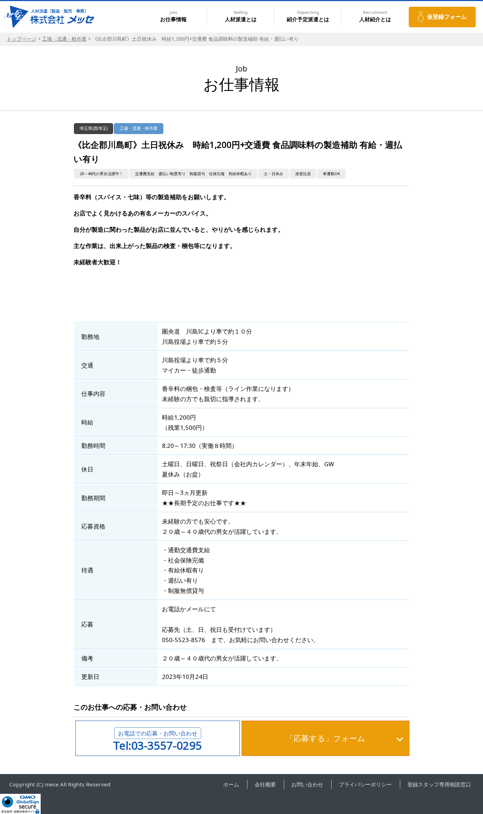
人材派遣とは (241, 16)
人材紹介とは (375, 16)
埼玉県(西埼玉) (93, 128)
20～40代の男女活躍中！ (101, 173)
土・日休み (273, 173)
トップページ (21, 38)
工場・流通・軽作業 (64, 38)
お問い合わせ (307, 784)
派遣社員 (303, 173)
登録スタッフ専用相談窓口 (439, 784)
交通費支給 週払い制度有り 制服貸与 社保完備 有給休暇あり (193, 173)
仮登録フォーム (447, 17)
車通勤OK (331, 173)
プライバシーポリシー (365, 784)
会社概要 (265, 784)
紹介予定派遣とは (308, 16)
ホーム (231, 784)
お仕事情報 (173, 16)
